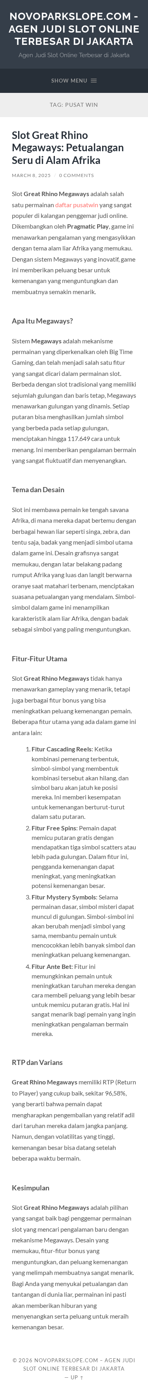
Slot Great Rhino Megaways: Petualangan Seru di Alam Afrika (68, 147)
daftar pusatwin (76, 204)
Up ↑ (77, 1377)
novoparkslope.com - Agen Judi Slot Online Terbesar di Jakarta (74, 28)
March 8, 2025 (31, 175)
